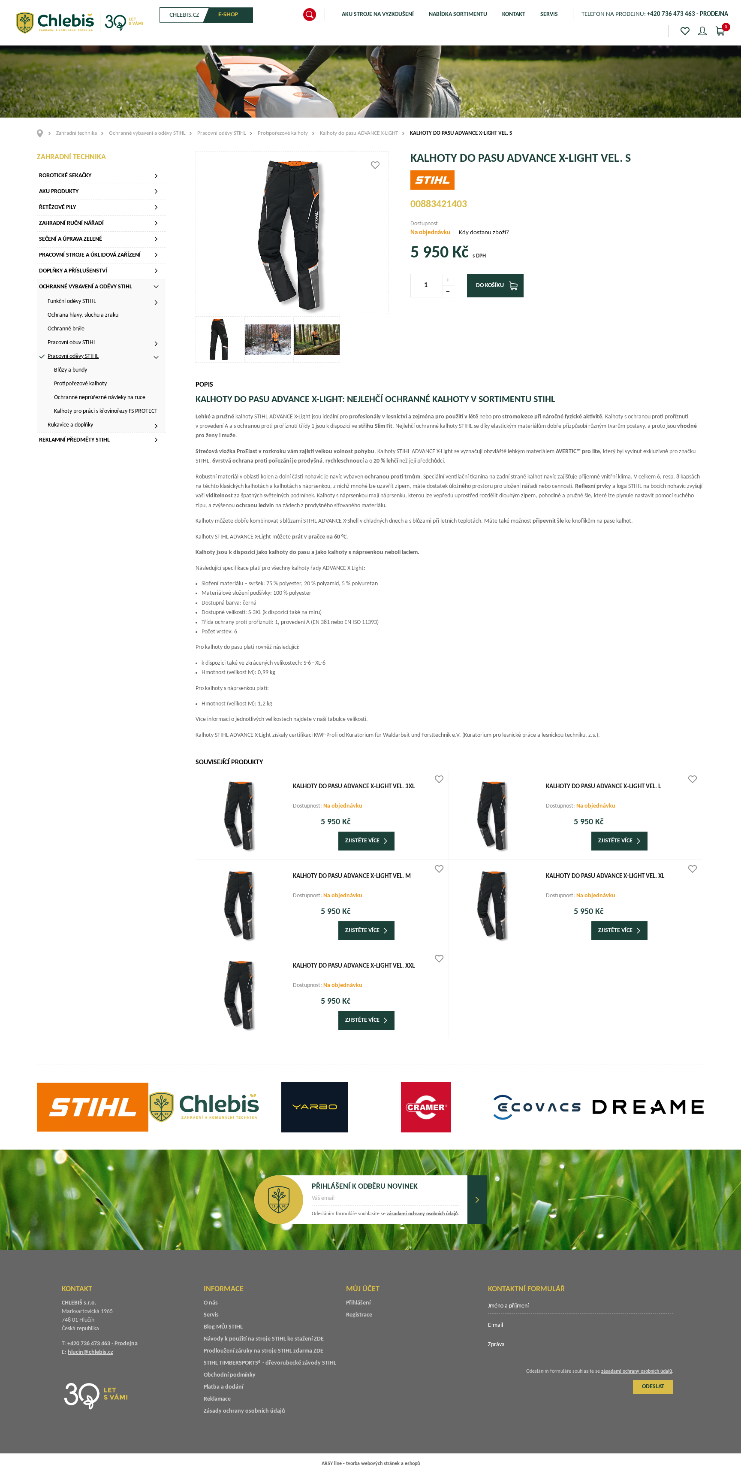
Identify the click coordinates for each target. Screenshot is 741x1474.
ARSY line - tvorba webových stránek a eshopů (371, 1463)
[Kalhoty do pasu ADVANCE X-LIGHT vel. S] (292, 232)
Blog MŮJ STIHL (223, 1327)
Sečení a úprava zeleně (70, 239)
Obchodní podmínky (230, 1375)
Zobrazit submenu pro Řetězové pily (156, 207)
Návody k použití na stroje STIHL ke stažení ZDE (264, 1339)
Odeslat (477, 1199)
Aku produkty (58, 191)
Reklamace (217, 1399)
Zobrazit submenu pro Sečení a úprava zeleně (156, 239)
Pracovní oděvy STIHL (221, 133)
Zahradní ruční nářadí (71, 223)
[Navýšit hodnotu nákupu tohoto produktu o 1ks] (448, 280)
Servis (549, 14)
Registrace (359, 1315)
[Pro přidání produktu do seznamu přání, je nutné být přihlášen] (375, 165)
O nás (211, 1303)
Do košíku (490, 285)
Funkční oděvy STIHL (72, 301)
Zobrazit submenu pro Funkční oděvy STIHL (156, 302)
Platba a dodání (223, 1387)
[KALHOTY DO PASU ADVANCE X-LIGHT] (219, 339)
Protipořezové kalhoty (283, 133)
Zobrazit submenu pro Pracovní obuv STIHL (156, 344)
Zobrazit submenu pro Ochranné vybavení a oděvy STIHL (156, 286)
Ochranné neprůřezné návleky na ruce (99, 397)
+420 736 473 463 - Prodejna (102, 1344)
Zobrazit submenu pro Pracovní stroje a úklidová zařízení (156, 255)
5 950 (429, 253)
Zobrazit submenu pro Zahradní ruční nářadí (156, 223)
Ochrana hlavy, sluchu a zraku (83, 315)
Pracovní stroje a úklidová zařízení (90, 255)
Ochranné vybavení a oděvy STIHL (147, 133)
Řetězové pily (57, 207)
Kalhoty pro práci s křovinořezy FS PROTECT (105, 411)
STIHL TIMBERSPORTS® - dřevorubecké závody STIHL (270, 1363)
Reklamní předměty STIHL (74, 440)
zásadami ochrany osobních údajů (422, 1214)
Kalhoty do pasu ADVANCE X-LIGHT (359, 133)
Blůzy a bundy (70, 370)
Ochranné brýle (66, 329)
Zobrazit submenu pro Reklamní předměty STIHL (156, 440)
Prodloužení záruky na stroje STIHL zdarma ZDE (263, 1351)
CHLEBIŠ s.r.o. (79, 22)
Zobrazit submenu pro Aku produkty (156, 191)
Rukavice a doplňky (70, 425)
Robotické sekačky (65, 176)
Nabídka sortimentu (458, 14)
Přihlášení (358, 1303)
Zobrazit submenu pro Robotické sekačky (156, 176)
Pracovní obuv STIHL (72, 342)
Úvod (42, 133)
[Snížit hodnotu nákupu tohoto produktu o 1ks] (448, 291)
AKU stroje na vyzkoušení (378, 14)
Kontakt (513, 14)
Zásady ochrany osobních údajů (244, 1411)
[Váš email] (385, 1201)
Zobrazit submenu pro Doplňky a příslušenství (156, 271)
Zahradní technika (76, 133)
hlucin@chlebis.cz (90, 1352)
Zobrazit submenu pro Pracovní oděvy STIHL (156, 357)
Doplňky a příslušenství (73, 271)
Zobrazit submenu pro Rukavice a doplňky (156, 426)
